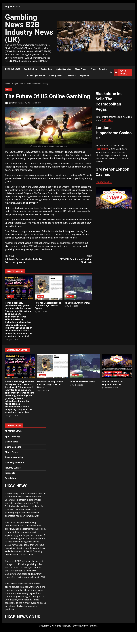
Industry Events (55, 76)
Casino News (46, 69)
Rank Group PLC (104, 181)
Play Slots (117, 372)
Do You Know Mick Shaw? (78, 287)
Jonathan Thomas (16, 103)
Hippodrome (102, 148)
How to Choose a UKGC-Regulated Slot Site (117, 366)
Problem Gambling (98, 69)
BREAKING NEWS (12, 69)
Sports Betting (30, 69)
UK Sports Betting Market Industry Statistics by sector (23, 259)
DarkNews (78, 625)
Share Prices (80, 69)
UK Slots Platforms (121, 375)
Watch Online (123, 72)
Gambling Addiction (36, 76)
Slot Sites (108, 375)
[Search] (111, 72)
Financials (71, 76)
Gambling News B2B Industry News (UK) (29, 28)
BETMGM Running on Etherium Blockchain (76, 259)
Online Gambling (63, 69)
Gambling (108, 372)
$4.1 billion (107, 120)
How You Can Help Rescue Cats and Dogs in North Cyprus (48, 287)
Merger (8, 89)
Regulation (84, 76)
